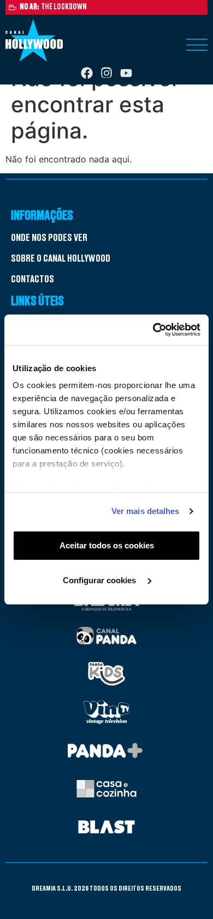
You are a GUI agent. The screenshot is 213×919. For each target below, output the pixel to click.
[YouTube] (126, 73)
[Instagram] (106, 73)
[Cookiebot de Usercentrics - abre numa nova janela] (153, 330)
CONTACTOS (32, 279)
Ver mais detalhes (145, 511)
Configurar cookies (100, 580)
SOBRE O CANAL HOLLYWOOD (60, 258)
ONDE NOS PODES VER (49, 238)
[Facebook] (87, 73)
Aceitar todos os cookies (107, 545)
